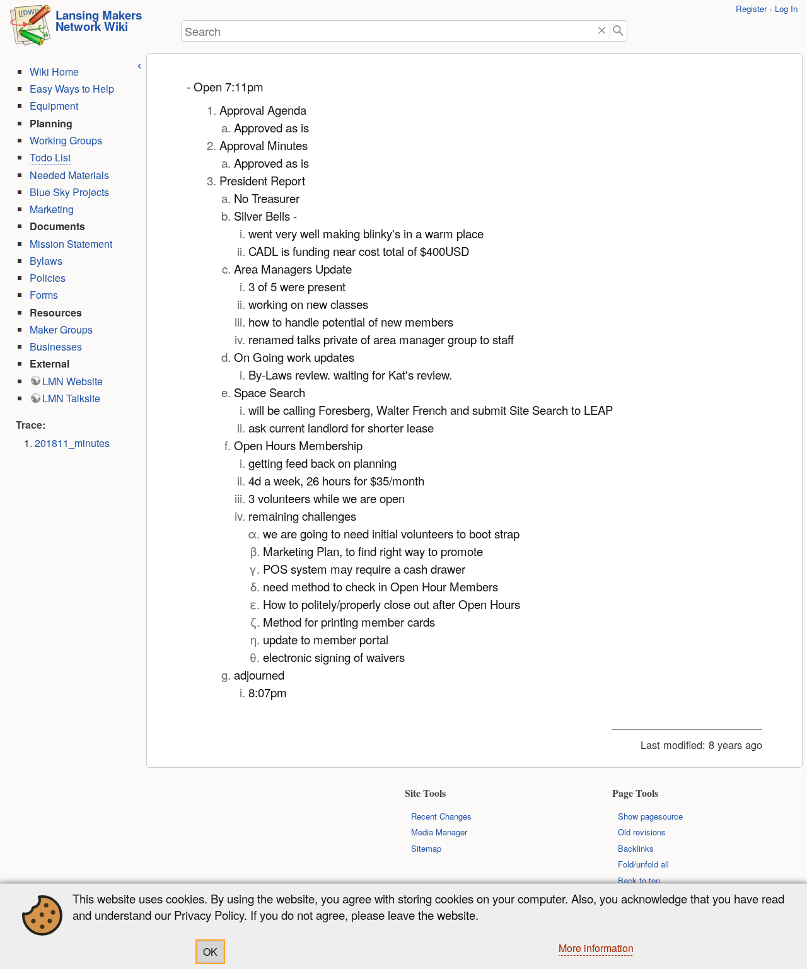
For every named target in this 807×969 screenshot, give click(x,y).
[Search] (618, 31)
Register (751, 9)
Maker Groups (61, 329)
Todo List (50, 157)
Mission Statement (71, 243)
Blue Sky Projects (69, 192)
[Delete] (601, 31)
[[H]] (30, 29)
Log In (786, 9)
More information (596, 948)
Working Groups (66, 140)
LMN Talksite (71, 398)
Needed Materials (69, 175)
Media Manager (439, 832)
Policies (48, 277)
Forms (44, 294)
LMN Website (72, 381)
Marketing (52, 209)
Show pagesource (650, 816)
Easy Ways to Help (72, 88)
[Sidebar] (139, 64)
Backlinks (636, 848)
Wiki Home (54, 71)
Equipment (54, 105)
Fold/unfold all (643, 864)
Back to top (639, 880)
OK (210, 951)
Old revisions (642, 832)
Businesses (56, 346)
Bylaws (46, 260)
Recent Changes (441, 816)
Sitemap (426, 848)
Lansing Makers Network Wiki (98, 20)
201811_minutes (72, 443)
